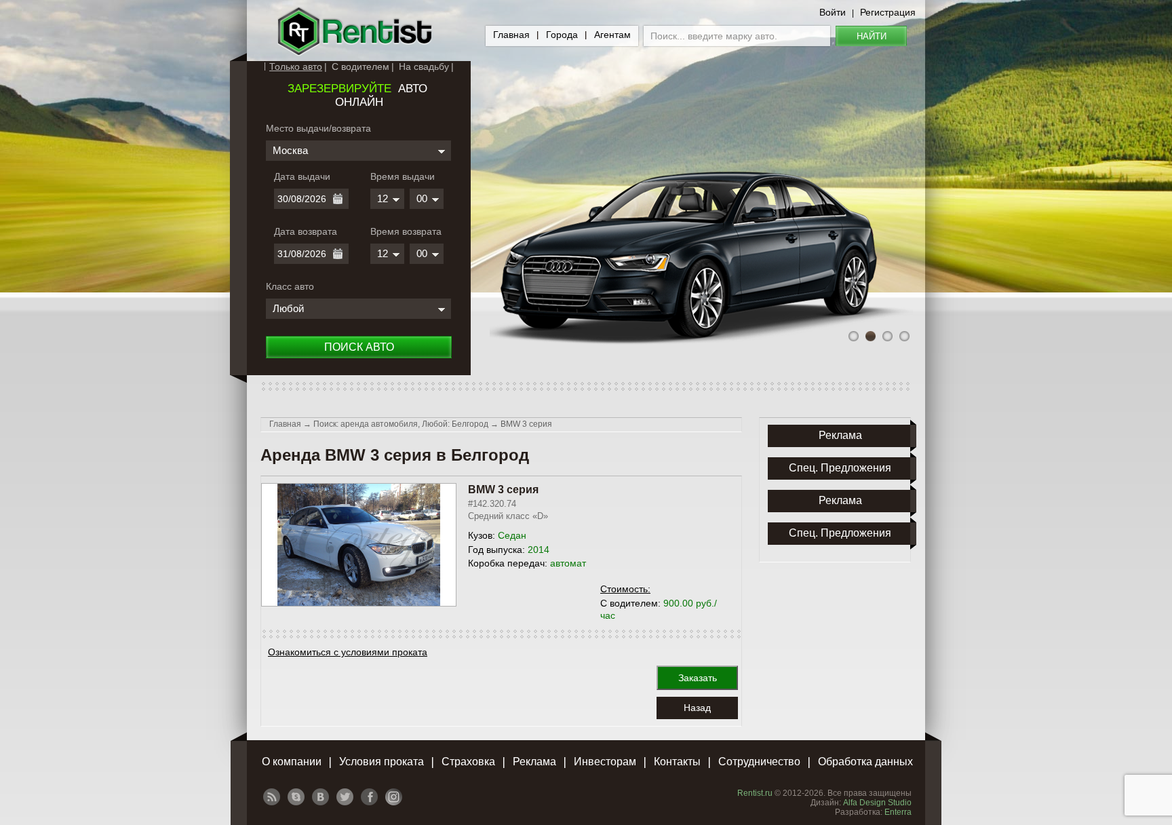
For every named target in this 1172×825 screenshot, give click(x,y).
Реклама (534, 761)
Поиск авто (359, 347)
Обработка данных (865, 761)
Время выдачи (402, 176)
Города (562, 34)
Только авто (295, 66)
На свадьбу (424, 66)
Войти (832, 12)
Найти (871, 36)
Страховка (468, 761)
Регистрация (888, 12)
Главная (511, 34)
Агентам (612, 34)
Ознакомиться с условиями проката (347, 652)
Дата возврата (305, 231)
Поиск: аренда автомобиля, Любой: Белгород (400, 424)
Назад (697, 707)
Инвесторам (605, 761)
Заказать (697, 677)
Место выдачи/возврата (318, 128)
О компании (291, 761)
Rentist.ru (755, 793)
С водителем (360, 66)
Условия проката (381, 761)
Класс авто (290, 286)
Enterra (898, 812)
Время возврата (406, 231)
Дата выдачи (302, 176)
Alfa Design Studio (877, 802)
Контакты (677, 761)
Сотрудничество (759, 761)
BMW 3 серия (526, 424)
